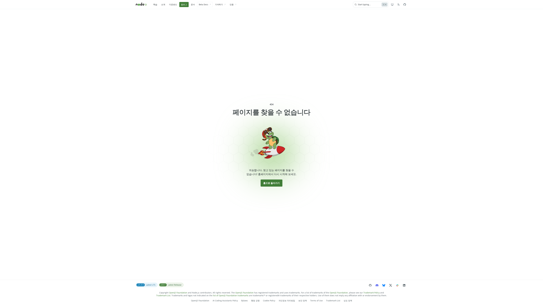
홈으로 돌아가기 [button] (271, 183)
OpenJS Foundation (178, 292)
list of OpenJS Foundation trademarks (230, 295)
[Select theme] (392, 4)
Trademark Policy (371, 292)
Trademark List (163, 295)
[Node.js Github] (404, 4)
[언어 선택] (398, 4)
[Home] (141, 4)
